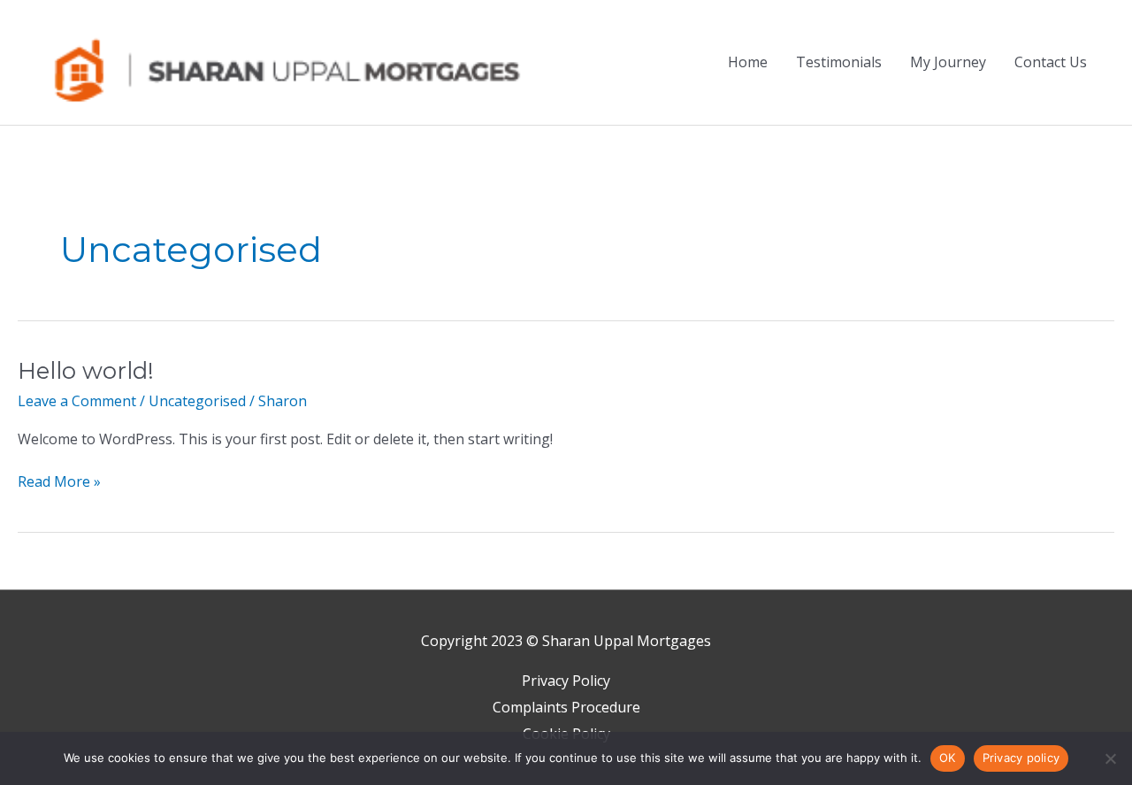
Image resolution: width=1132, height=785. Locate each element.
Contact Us (1050, 62)
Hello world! (86, 371)
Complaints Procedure (566, 707)
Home (748, 62)
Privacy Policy (566, 680)
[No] (1110, 758)
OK (947, 757)
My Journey (948, 62)
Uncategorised (197, 401)
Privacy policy (1021, 757)
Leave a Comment (77, 401)
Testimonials (839, 62)
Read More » (59, 481)
